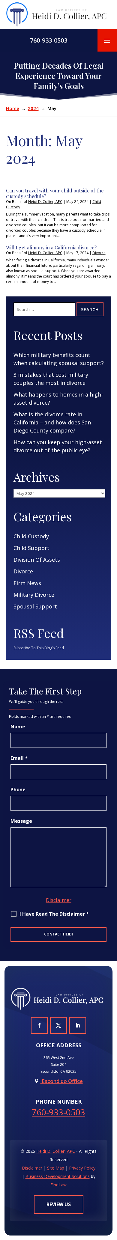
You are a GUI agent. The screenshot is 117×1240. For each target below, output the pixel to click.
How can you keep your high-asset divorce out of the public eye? (58, 446)
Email (19, 758)
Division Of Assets (37, 559)
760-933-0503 (48, 40)
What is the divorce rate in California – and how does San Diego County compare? (52, 422)
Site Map (55, 1168)
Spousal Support (35, 606)
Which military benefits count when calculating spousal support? (59, 359)
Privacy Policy (82, 1168)
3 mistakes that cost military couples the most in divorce (51, 378)
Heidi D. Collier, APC (45, 201)
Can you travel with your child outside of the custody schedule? (55, 193)
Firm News (27, 583)
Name (17, 726)
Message (21, 821)
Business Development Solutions (58, 1176)
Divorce (99, 252)
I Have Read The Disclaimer (54, 914)
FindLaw (58, 1185)
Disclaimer (58, 900)
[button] (107, 40)
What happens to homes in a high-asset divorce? (58, 398)
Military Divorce (34, 594)
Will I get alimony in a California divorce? (51, 247)
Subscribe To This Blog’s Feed (39, 647)
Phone (18, 789)
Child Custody (31, 536)
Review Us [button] (58, 1204)
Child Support (32, 548)
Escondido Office (61, 1081)
